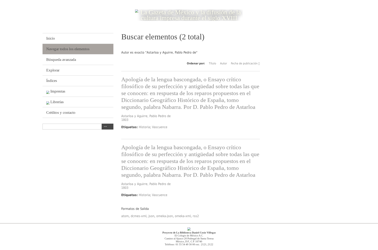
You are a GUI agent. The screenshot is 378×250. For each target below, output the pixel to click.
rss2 (196, 216)
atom (125, 216)
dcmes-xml (138, 216)
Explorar (52, 70)
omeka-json (164, 216)
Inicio (50, 38)
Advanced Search (104, 127)
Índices (51, 81)
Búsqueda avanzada (61, 59)
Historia (144, 127)
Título (212, 63)
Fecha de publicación (244, 63)
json (151, 216)
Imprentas (57, 91)
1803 (124, 120)
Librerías (57, 102)
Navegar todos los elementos (67, 49)
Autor (223, 63)
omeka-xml (183, 216)
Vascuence (159, 127)
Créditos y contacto (60, 112)
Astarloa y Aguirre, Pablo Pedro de (146, 116)
